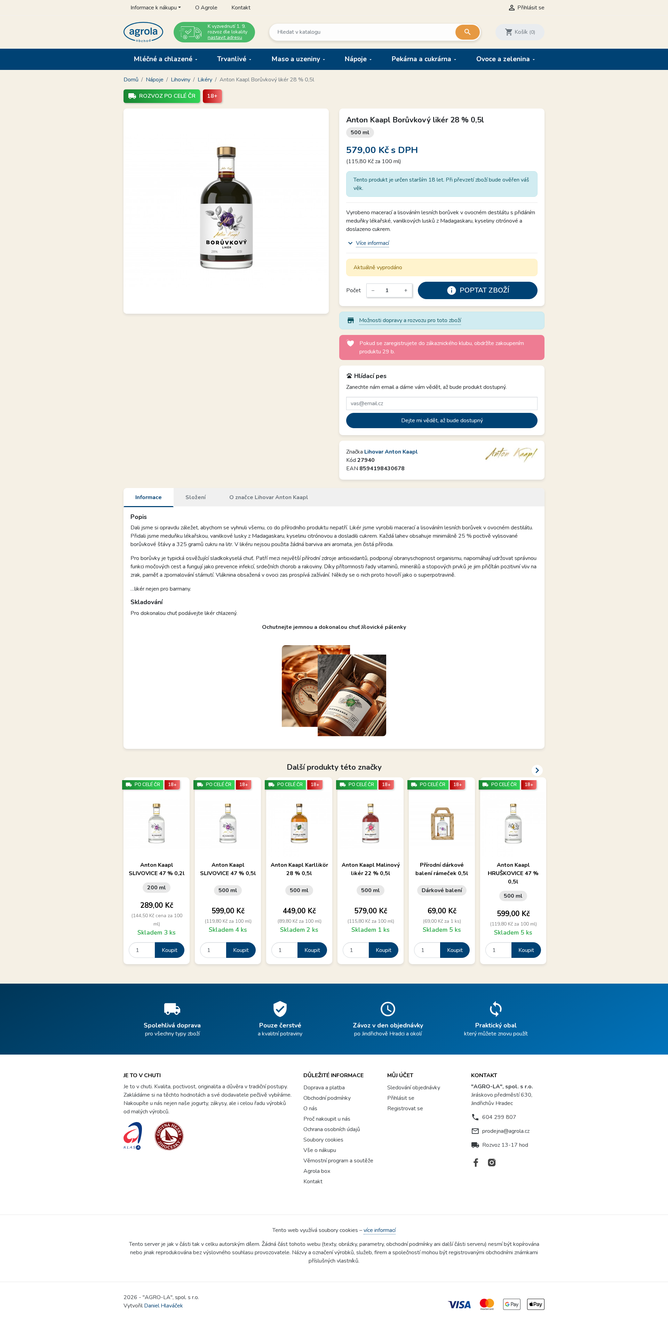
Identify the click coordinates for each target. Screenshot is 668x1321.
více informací (380, 1230)
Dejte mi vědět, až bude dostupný (442, 420)
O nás (310, 1108)
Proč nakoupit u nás (326, 1119)
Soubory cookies (323, 1140)
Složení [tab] (195, 497)
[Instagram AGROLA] (492, 1162)
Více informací (372, 243)
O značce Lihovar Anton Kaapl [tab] (268, 497)
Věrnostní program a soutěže (338, 1160)
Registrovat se (405, 1108)
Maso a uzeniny (296, 59)
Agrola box (316, 1171)
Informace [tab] (148, 497)
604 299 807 (499, 1117)
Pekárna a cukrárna (422, 59)
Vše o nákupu (319, 1150)
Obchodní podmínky (327, 1098)
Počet (353, 290)
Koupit (169, 950)
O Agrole (206, 7)
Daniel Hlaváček (163, 1306)
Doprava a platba (324, 1087)
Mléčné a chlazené (164, 59)
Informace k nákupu (153, 7)
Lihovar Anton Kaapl (391, 452)
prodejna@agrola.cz (506, 1131)
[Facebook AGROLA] (476, 1162)
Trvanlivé (232, 59)
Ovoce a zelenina (504, 59)
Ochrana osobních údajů (331, 1129)
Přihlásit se (400, 1098)
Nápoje (356, 59)
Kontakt (240, 7)
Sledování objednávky (413, 1087)
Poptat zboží (477, 290)
